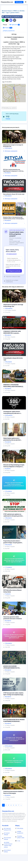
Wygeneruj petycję (14, 271)
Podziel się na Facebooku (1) (13, 17)
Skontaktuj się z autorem (10, 108)
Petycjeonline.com (7, 2)
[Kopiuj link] (14, 20)
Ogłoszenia (15, 24)
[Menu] (25, 2)
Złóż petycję (19, 2)
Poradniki (5, 825)
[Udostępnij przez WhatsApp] (3, 20)
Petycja (5, 24)
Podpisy (8, 27)
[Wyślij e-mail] (10, 20)
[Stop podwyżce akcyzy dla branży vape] (14, 189)
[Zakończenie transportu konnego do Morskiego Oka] (14, 141)
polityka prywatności (9, 30)
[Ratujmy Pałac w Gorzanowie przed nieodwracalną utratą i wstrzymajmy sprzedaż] (14, 213)
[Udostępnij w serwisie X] (7, 20)
